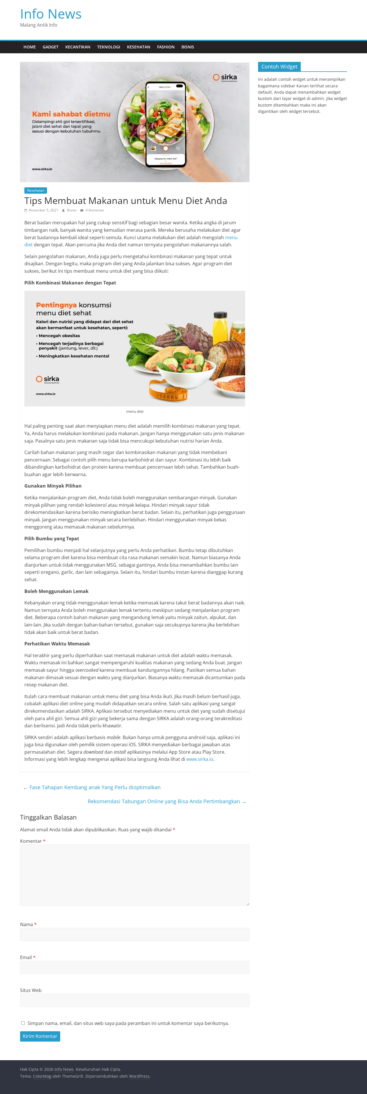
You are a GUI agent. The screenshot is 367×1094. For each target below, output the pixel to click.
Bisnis (187, 47)
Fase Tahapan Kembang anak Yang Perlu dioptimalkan (92, 787)
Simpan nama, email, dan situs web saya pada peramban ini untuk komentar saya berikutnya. (128, 1023)
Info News (51, 13)
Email (28, 957)
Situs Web (31, 990)
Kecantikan (77, 47)
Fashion (166, 47)
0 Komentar (94, 210)
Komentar (33, 841)
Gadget (50, 47)
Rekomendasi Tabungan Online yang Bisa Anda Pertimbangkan (167, 801)
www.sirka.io (199, 759)
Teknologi (108, 47)
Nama (28, 924)
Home (30, 47)
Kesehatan (138, 47)
